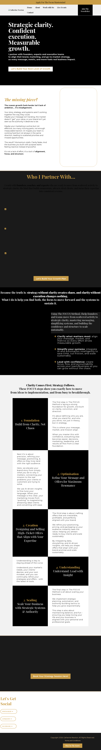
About (37, 7)
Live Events (61, 7)
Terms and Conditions (72, 741)
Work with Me (48, 7)
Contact (30, 12)
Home (29, 7)
